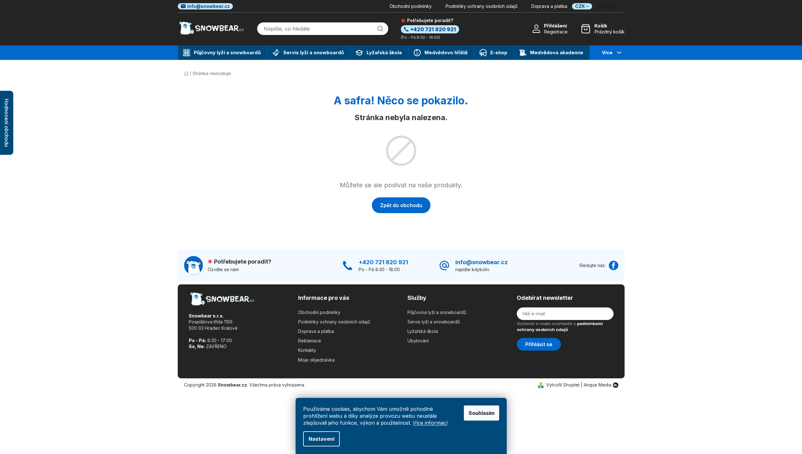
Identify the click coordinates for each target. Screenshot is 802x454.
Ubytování (418, 340)
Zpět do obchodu (401, 205)
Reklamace (309, 340)
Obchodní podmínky (410, 6)
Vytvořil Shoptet (563, 384)
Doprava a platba (549, 6)
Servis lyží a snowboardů (433, 321)
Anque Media (597, 384)
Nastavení (321, 439)
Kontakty (307, 350)
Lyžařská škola (422, 331)
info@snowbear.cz (208, 6)
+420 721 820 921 (383, 262)
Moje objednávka (316, 360)
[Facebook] (613, 265)
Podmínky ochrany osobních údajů (481, 6)
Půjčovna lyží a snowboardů (436, 312)
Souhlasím (481, 413)
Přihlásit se (538, 344)
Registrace (556, 32)
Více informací (430, 423)
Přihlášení (555, 26)
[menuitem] (222, 52)
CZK (580, 6)
